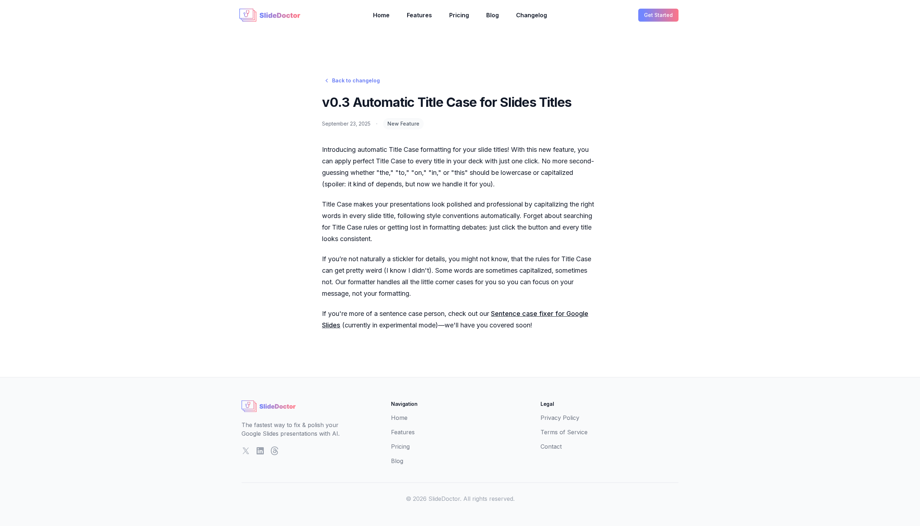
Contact (551, 446)
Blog (492, 15)
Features (419, 15)
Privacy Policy (559, 417)
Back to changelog (356, 80)
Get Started (658, 15)
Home (381, 15)
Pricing (459, 15)
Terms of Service (564, 432)
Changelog (531, 15)
